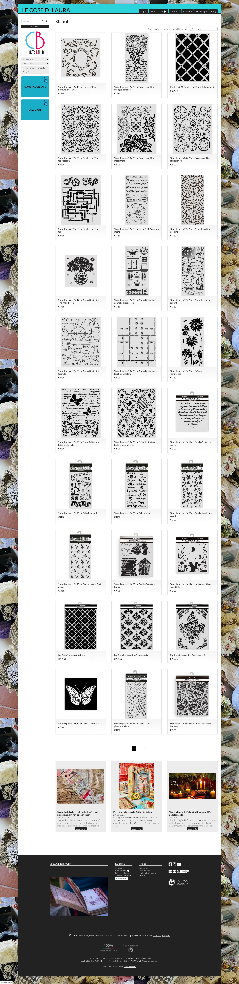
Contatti (175, 11)
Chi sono (187, 11)
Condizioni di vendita (123, 875)
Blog (213, 11)
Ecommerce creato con (119, 966)
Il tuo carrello (157, 11)
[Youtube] (179, 865)
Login (143, 11)
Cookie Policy (7, 982)
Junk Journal (28, 63)
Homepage (201, 11)
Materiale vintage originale (34, 68)
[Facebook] (170, 865)
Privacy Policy (122, 878)
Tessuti (26, 72)
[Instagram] (174, 865)
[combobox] (204, 29)
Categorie (119, 868)
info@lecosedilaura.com (149, 961)
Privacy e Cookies (122, 873)
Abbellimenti (28, 59)
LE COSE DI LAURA (46, 10)
